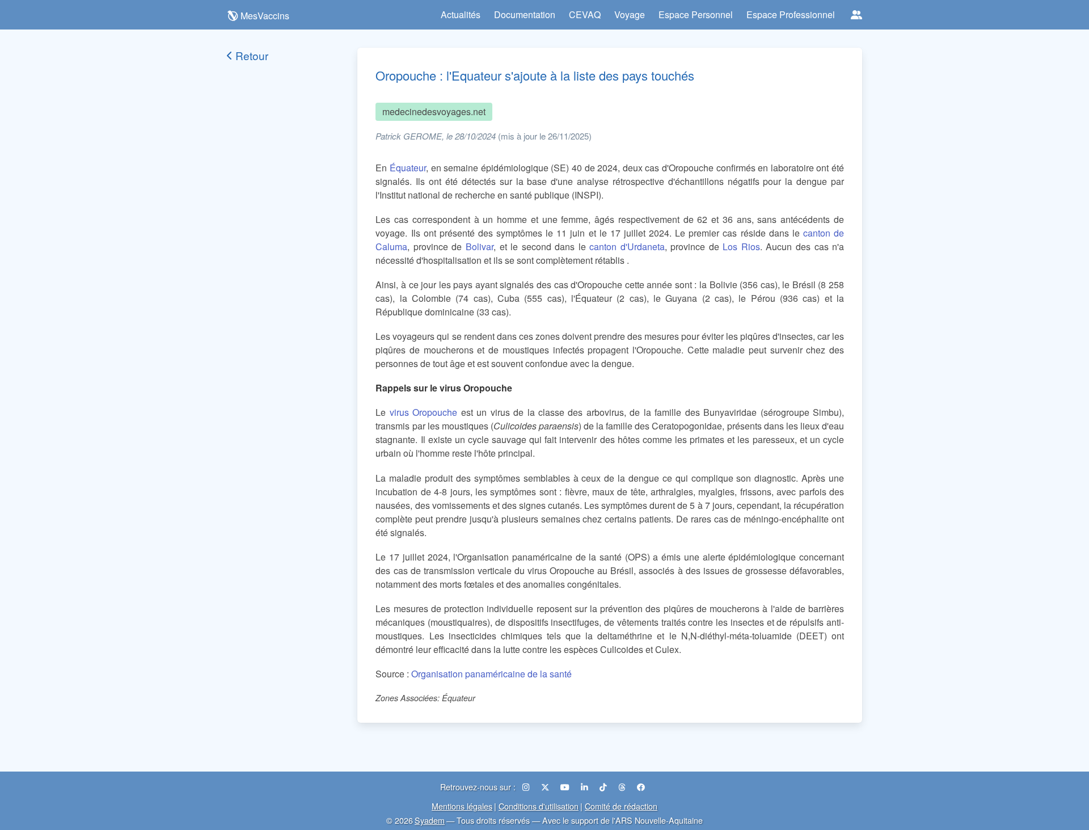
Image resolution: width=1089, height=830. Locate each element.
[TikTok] (604, 787)
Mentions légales (462, 806)
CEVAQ (585, 14)
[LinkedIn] (585, 787)
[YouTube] (566, 787)
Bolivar (479, 246)
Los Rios (741, 246)
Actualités (460, 14)
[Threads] (623, 787)
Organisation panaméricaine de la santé (491, 673)
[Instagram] (527, 787)
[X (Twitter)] (546, 787)
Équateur (408, 167)
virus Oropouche (423, 412)
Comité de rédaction (621, 806)
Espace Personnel (696, 14)
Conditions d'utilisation (539, 806)
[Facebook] (640, 787)
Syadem (430, 820)
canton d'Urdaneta (627, 246)
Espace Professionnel (790, 14)
